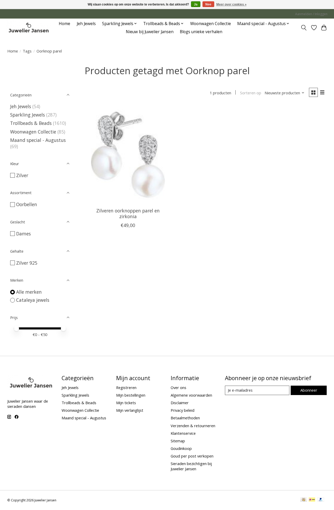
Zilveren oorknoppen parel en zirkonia (128, 213)
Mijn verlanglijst (129, 410)
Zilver (22, 175)
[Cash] (303, 500)
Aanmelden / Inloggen (311, 14)
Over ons (178, 387)
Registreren (126, 387)
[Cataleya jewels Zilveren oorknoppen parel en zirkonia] (128, 155)
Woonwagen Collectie (210, 23)
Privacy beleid (182, 410)
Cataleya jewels (32, 300)
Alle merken (29, 292)
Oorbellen (26, 204)
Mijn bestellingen (130, 395)
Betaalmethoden (185, 417)
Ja (196, 4)
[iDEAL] (312, 500)
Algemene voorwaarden (191, 395)
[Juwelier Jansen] (28, 27)
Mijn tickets (126, 402)
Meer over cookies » (231, 4)
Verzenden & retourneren (193, 425)
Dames (23, 233)
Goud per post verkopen (192, 456)
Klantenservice (183, 433)
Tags (27, 51)
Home (64, 23)
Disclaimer (180, 402)
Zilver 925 (26, 263)
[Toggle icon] (303, 27)
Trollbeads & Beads (31, 123)
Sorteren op (250, 92)
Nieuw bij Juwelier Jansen (150, 31)
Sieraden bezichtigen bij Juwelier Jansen (191, 466)
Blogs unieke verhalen (201, 31)
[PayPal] (320, 500)
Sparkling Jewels (27, 115)
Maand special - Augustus (38, 140)
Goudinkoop (181, 448)
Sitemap (178, 440)
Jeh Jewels (86, 23)
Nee (208, 4)
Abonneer (308, 390)
